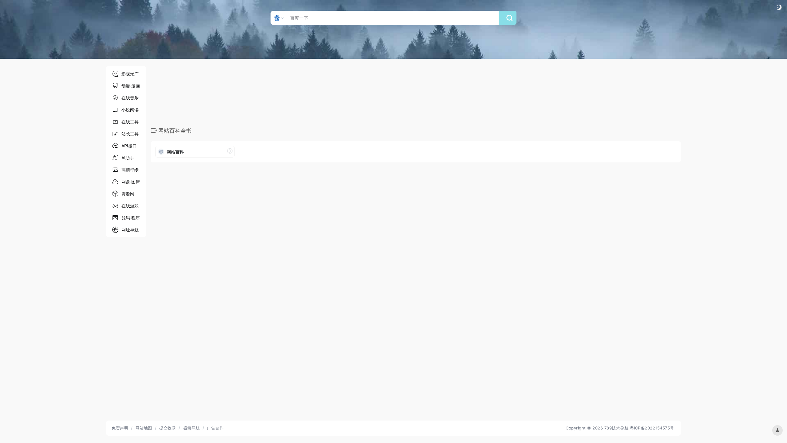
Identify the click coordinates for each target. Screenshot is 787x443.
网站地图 (144, 427)
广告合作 (215, 427)
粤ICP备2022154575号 (652, 427)
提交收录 (167, 427)
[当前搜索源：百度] (279, 18)
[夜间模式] (779, 7)
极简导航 (191, 427)
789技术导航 (616, 427)
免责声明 (120, 427)
